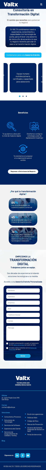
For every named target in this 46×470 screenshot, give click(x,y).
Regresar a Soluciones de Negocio (23, 171)
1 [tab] (20, 96)
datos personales (19, 345)
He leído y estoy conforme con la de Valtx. (22, 348)
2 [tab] (23, 96)
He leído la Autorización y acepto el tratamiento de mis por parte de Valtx (24, 344)
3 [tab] (26, 96)
